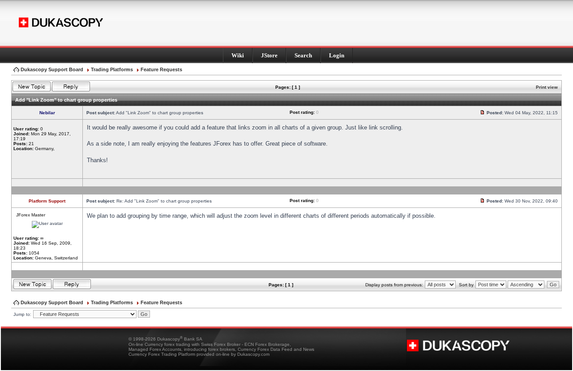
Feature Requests (161, 69)
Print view (547, 87)
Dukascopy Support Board (52, 69)
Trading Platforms (112, 69)
